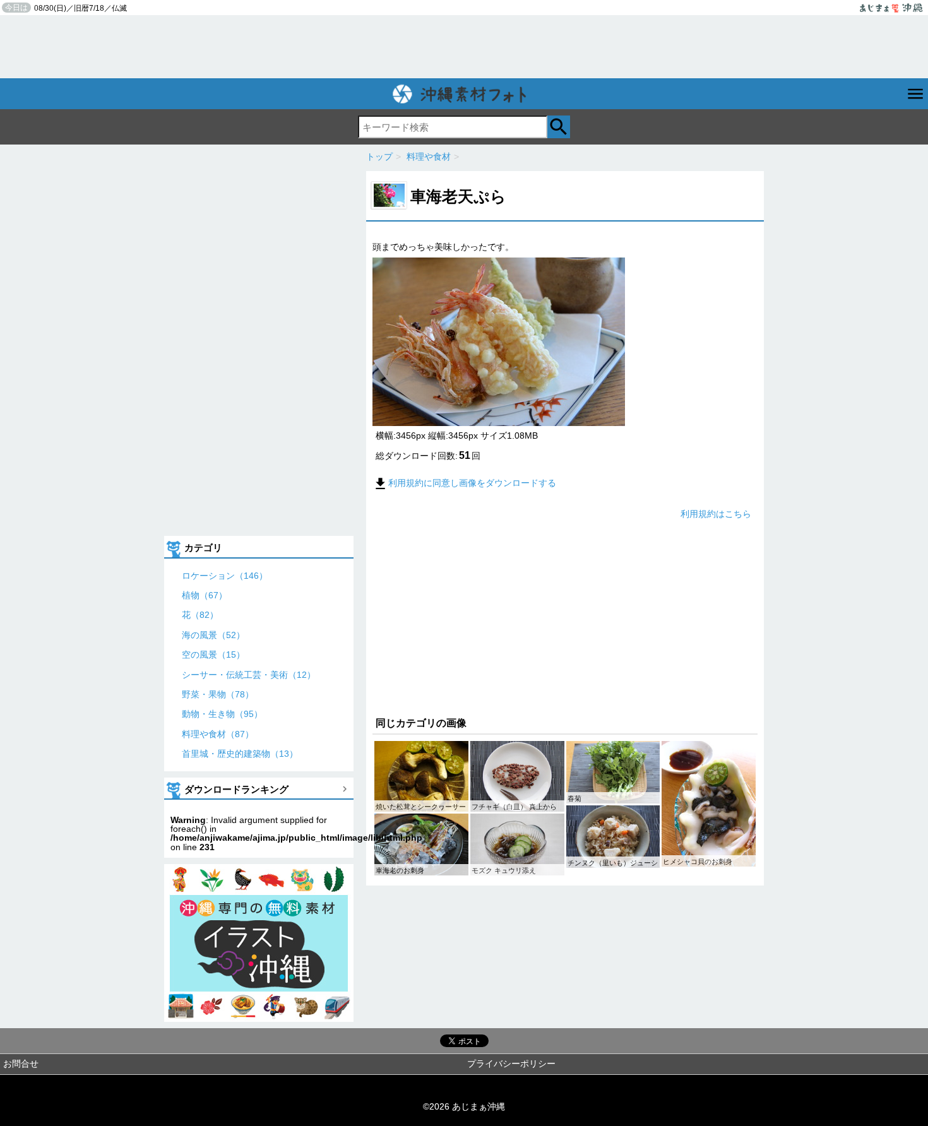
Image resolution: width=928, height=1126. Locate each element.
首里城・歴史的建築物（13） (240, 754)
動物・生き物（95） (222, 714)
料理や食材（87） (218, 734)
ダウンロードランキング (236, 789)
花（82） (200, 615)
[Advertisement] (464, 46)
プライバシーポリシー (511, 1063)
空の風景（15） (213, 654)
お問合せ (21, 1063)
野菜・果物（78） (218, 694)
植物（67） (204, 595)
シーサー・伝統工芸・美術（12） (249, 675)
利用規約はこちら (716, 514)
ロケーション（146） (225, 576)
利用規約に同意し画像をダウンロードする (472, 483)
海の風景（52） (213, 635)
